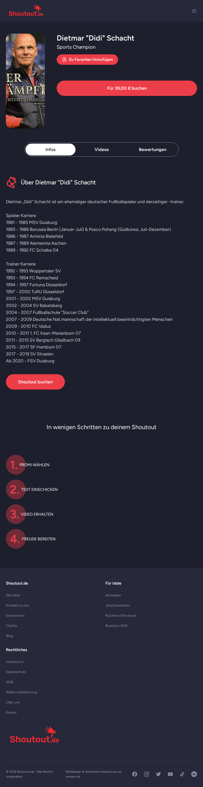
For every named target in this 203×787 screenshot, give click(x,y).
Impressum (15, 662)
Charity (11, 626)
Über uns (13, 702)
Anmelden (113, 595)
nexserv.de (73, 776)
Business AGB (116, 626)
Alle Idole (13, 595)
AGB (9, 682)
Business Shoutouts (121, 615)
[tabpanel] (101, 283)
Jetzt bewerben (117, 605)
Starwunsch (15, 615)
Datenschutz (16, 672)
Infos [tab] (50, 149)
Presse (11, 712)
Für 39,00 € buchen (127, 88)
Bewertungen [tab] (152, 149)
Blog (9, 636)
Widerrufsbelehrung (21, 692)
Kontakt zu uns (17, 605)
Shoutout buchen (35, 382)
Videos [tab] (102, 149)
